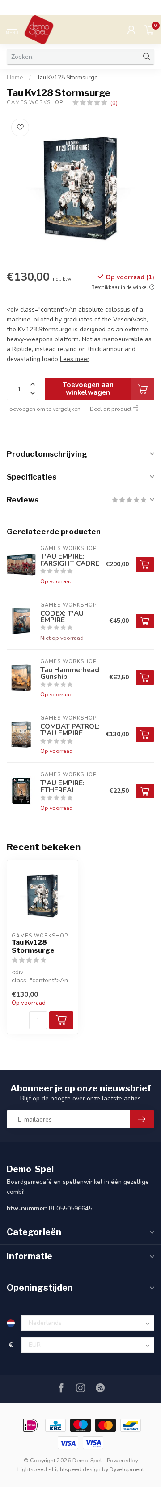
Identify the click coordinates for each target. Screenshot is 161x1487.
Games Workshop (35, 102)
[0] (149, 30)
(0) (114, 102)
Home (15, 78)
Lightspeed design (76, 1469)
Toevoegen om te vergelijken (43, 409)
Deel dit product (111, 409)
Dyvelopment (127, 1469)
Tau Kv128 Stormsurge (67, 78)
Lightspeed (32, 1469)
